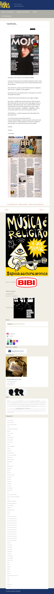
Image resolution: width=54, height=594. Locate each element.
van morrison (9, 412)
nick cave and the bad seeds (15, 406)
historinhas (9, 477)
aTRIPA (35, 12)
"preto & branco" (10, 422)
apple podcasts (10, 437)
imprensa (25, 204)
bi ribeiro (13, 401)
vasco (8, 577)
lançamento (9, 490)
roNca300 (9, 553)
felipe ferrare (9, 461)
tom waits (44, 410)
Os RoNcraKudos (6, 16)
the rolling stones (39, 204)
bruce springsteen (32, 401)
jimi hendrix (13, 404)
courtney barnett (43, 401)
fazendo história (10, 459)
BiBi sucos (9, 401)
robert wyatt (43, 408)
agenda (8, 431)
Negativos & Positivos (23, 12)
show (8, 564)
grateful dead (38, 402)
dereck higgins (20, 402)
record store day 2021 (12, 534)
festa (8, 464)
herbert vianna (43, 402)
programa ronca (23, 408)
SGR (8, 562)
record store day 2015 (12, 520)
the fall (25, 411)
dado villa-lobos (9, 402)
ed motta (25, 402)
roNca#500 (9, 549)
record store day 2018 (12, 527)
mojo (33, 204)
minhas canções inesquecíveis (13, 496)
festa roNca (33, 402)
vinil (8, 582)
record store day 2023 (12, 538)
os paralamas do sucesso (28, 406)
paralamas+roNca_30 (11, 503)
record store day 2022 (12, 536)
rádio (8, 514)
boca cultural (10, 442)
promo (8, 512)
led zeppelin (23, 404)
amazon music (10, 433)
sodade (8, 566)
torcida (8, 571)
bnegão (16, 401)
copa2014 (9, 450)
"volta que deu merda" (12, 424)
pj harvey (43, 406)
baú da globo (10, 440)
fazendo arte (9, 457)
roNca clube (9, 545)
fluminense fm (10, 466)
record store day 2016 (12, 523)
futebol (8, 470)
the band (22, 410)
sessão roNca (10, 560)
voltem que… (9, 584)
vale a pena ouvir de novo (12, 575)
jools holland (10, 488)
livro (8, 492)
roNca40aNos (10, 556)
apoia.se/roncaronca (19, 6)
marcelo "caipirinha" (35, 404)
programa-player (10, 510)
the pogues (29, 410)
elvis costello (29, 402)
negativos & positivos (11, 501)
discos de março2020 (11, 455)
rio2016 (9, 542)
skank (19, 410)
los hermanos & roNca (12, 494)
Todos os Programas (7, 12)
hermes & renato (10, 475)
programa (13, 409)
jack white (9, 404)
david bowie (15, 402)
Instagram (12, 334)
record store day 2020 (12, 531)
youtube (9, 586)
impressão (9, 481)
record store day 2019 (12, 529)
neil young (42, 404)
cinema (8, 448)
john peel (18, 404)
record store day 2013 (12, 516)
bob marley (25, 401)
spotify (8, 569)
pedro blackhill (10, 505)
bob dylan (20, 401)
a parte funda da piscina (12, 429)
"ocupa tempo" (10, 420)
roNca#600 (9, 551)
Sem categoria (10, 558)
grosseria (9, 472)
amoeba (9, 435)
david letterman (10, 453)
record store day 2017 (12, 525)
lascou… (42, 210)
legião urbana (27, 404)
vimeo (8, 580)
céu (31, 204)
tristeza (8, 573)
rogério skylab (15, 411)
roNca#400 (9, 547)
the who (40, 411)
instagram (9, 483)
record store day (33, 408)
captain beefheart (10, 446)
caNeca (38, 401)
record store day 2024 (12, 540)
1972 (8, 426)
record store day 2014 (12, 518)
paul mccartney (38, 406)
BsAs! (6, 210)
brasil (21, 204)
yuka (13, 412)
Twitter (11, 336)
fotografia (9, 468)
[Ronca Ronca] (5, 5)
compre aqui (9, 308)
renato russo (38, 408)
